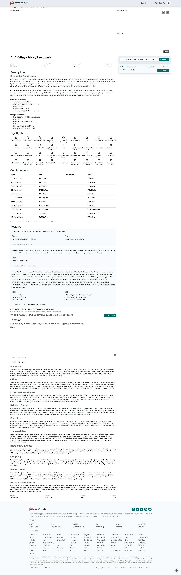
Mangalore (60, 548)
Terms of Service (78, 527)
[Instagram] (145, 509)
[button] (164, 3)
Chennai (73, 537)
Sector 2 (14, 277)
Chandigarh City (116, 540)
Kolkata (32, 540)
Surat (85, 550)
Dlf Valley (15, 250)
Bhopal (113, 542)
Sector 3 (83, 277)
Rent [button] (147, 3)
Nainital (99, 548)
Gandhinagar (88, 540)
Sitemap (119, 527)
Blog (96, 524)
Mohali (126, 540)
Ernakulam (46, 545)
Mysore (72, 548)
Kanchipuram (101, 545)
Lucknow (141, 545)
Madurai (45, 548)
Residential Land (36, 7)
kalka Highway (46, 272)
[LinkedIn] (141, 509)
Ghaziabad (114, 535)
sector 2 (77, 277)
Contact (165, 59)
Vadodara (141, 550)
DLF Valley (14, 90)
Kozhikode (128, 545)
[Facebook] (133, 509)
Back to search (16, 7)
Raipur (45, 550)
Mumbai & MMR (129, 535)
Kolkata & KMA (143, 537)
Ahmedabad (61, 540)
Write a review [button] (110, 315)
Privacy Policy (99, 527)
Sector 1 (70, 274)
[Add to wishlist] (163, 12)
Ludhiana (32, 548)
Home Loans (33, 527)
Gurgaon (87, 535)
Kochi (113, 545)
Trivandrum (128, 550)
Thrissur (100, 550)
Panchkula (25, 7)
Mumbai (140, 535)
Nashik (113, 548)
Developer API (56, 527)
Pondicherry (142, 548)
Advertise (141, 527)
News (118, 524)
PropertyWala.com (45, 568)
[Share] (167, 12)
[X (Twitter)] (137, 509)
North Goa (73, 542)
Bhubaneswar (129, 542)
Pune (126, 537)
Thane (31, 537)
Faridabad (100, 535)
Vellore (31, 553)
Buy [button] (142, 3)
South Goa (87, 542)
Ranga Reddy (115, 537)
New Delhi (46, 535)
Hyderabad (87, 537)
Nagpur (86, 548)
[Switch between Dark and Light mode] (176, 570)
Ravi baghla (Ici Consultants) (36, 304)
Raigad (31, 550)
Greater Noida (75, 535)
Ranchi (72, 550)
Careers (75, 524)
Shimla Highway (33, 111)
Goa (58, 542)
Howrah (45, 540)
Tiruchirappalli (115, 550)
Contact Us (141, 524)
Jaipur (72, 545)
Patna (126, 548)
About (31, 524)
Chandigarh (101, 540)
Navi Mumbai (47, 537)
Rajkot (59, 550)
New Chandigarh (48, 542)
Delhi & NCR (33, 535)
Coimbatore (142, 542)
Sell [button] (151, 3)
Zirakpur (32, 542)
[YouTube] (150, 509)
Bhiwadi (100, 542)
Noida (59, 535)
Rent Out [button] (158, 3)
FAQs (53, 524)
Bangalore (60, 537)
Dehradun (32, 545)
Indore (59, 545)
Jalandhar (87, 545)
